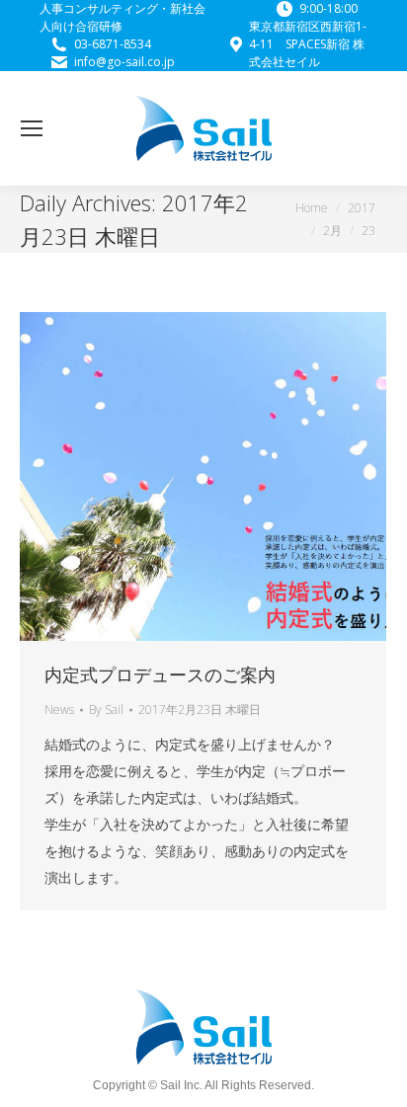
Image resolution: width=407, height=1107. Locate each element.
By (106, 709)
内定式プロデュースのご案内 (160, 674)
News (59, 709)
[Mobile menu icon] (31, 128)
